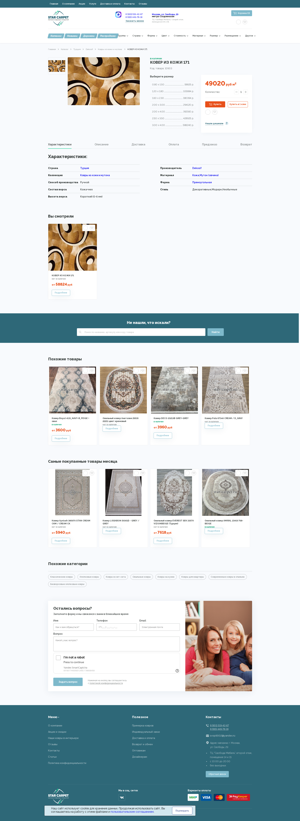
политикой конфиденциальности (106, 683)
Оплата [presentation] (174, 144)
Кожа (195, 175)
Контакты (129, 4)
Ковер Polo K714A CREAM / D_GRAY (224, 418)
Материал (198, 36)
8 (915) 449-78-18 (134, 17)
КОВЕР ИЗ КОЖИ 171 (63, 275)
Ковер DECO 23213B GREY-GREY (171, 418)
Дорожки (88, 36)
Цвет (164, 36)
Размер (214, 36)
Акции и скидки (57, 731)
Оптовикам (138, 750)
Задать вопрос (68, 681)
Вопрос (58, 633)
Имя (55, 620)
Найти (216, 332)
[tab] (60, 144)
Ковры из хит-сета (116, 577)
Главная (54, 4)
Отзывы (143, 4)
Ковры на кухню (166, 577)
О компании (68, 4)
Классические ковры (61, 577)
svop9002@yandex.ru (222, 735)
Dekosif (89, 49)
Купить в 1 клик (238, 104)
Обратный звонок (217, 774)
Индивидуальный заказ (146, 731)
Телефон (102, 620)
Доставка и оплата (110, 4)
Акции (82, 4)
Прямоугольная (202, 182)
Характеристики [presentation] (60, 144)
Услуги (92, 4)
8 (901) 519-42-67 (134, 14)
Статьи (52, 756)
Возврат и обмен (142, 744)
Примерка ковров (142, 725)
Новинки (72, 36)
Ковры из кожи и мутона (110, 49)
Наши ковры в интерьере (63, 738)
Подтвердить (182, 810)
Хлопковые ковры (89, 577)
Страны (136, 36)
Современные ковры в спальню (228, 577)
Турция (77, 49)
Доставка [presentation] (138, 144)
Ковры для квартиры (192, 577)
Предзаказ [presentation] (209, 144)
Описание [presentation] (102, 144)
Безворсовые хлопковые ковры (67, 584)
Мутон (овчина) (209, 175)
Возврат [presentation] (246, 144)
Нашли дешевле (214, 123)
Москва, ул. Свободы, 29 (165, 14)
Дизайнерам (139, 756)
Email (142, 620)
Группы (122, 36)
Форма (151, 36)
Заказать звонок (135, 21)
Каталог (56, 36)
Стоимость (180, 36)
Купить (217, 104)
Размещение (231, 36)
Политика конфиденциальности (67, 763)
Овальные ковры (142, 577)
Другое (249, 36)
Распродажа (108, 36)
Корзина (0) (244, 13)
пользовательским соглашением (132, 811)
